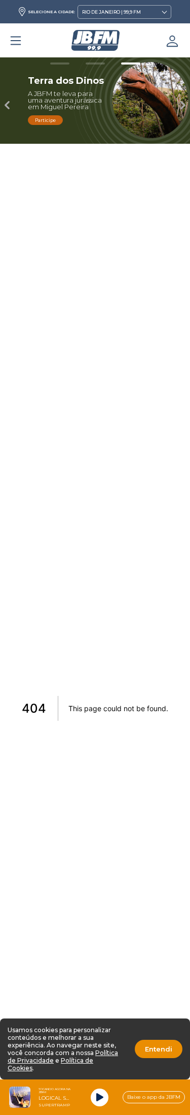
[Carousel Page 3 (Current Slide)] (130, 63)
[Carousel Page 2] (95, 63)
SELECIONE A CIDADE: (51, 12)
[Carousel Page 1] (59, 63)
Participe (45, 120)
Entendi (158, 1049)
